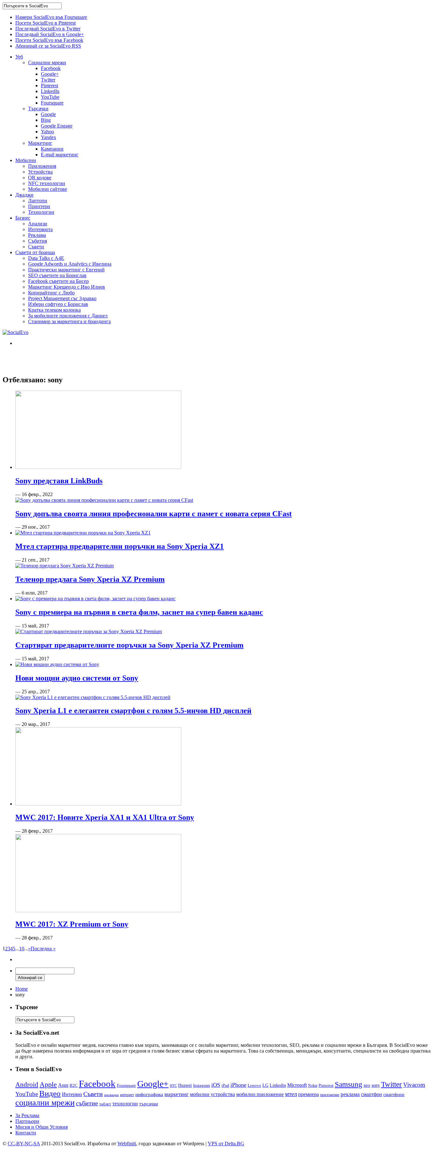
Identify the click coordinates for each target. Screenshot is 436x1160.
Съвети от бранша (35, 252)
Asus (63, 1085)
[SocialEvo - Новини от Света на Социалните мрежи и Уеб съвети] (15, 332)
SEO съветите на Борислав (57, 275)
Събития (37, 241)
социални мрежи (45, 1102)
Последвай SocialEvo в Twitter (47, 28)
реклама (350, 1094)
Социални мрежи (47, 62)
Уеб (19, 56)
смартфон (371, 1094)
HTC (173, 1085)
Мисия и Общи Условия (41, 1127)
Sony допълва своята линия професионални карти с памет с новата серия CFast (153, 514)
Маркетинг (40, 143)
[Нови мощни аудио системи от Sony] (57, 664)
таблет (105, 1104)
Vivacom (414, 1084)
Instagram (201, 1085)
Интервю (72, 1094)
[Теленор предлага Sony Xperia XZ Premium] (64, 565)
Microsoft (297, 1085)
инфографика (149, 1094)
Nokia (312, 1085)
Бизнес (22, 218)
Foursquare (52, 102)
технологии (125, 1104)
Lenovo (254, 1085)
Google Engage (56, 125)
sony (376, 1085)
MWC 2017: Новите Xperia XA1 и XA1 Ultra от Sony (104, 817)
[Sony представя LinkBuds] (98, 467)
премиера (308, 1094)
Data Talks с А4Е (46, 258)
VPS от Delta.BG (226, 1143)
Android (26, 1084)
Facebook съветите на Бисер (58, 281)
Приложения (42, 166)
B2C (74, 1085)
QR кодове (39, 177)
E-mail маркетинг (60, 154)
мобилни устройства (212, 1094)
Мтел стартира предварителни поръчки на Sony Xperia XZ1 (119, 546)
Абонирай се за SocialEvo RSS (48, 46)
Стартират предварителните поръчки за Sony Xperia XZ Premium (129, 645)
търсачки (148, 1103)
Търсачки (38, 108)
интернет (127, 1095)
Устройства (40, 172)
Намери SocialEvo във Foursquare (51, 17)
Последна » (43, 948)
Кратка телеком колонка (54, 310)
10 (21, 948)
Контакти (25, 1132)
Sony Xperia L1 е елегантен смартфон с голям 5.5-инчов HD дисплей (133, 710)
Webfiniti (126, 1143)
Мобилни (25, 160)
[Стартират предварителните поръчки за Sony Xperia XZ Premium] (88, 631)
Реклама (37, 235)
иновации (111, 1095)
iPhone (238, 1085)
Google (48, 114)
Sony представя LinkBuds (58, 481)
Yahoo (47, 131)
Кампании (52, 149)
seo (367, 1085)
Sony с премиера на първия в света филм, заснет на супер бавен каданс (139, 612)
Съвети (36, 246)
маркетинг (176, 1094)
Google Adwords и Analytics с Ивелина (69, 264)
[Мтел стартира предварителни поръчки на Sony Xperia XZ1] (83, 532)
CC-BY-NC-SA (24, 1143)
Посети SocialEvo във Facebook (49, 40)
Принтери (39, 206)
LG (265, 1085)
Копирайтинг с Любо (51, 292)
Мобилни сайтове (47, 189)
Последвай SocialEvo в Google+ (49, 34)
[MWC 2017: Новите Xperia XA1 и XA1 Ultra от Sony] (98, 803)
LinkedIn (50, 91)
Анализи (37, 223)
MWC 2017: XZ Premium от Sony (71, 924)
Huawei (185, 1085)
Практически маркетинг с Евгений (66, 269)
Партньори (27, 1121)
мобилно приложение (260, 1094)
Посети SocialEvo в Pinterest (45, 23)
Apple (48, 1084)
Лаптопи (37, 200)
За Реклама (27, 1115)
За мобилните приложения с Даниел (68, 315)
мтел (291, 1094)
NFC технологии (46, 183)
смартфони (393, 1094)
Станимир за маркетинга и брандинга (69, 321)
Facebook (51, 68)
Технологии (41, 212)
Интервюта (40, 229)
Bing (46, 120)
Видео (50, 1093)
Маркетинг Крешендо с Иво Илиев (66, 287)
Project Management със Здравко (62, 298)
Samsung (348, 1084)
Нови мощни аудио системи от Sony (76, 678)
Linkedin (278, 1085)
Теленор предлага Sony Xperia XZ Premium (90, 579)
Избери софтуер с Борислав (58, 304)
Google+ (50, 74)
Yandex (48, 137)
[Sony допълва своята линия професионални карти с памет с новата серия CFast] (104, 500)
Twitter (48, 79)
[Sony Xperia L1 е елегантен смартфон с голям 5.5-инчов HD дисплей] (92, 697)
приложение (329, 1095)
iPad (225, 1085)
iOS (215, 1085)
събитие (87, 1103)
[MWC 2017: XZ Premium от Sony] (98, 910)
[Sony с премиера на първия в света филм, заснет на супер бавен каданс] (95, 598)
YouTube (50, 97)
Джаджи (24, 195)
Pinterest (49, 85)
